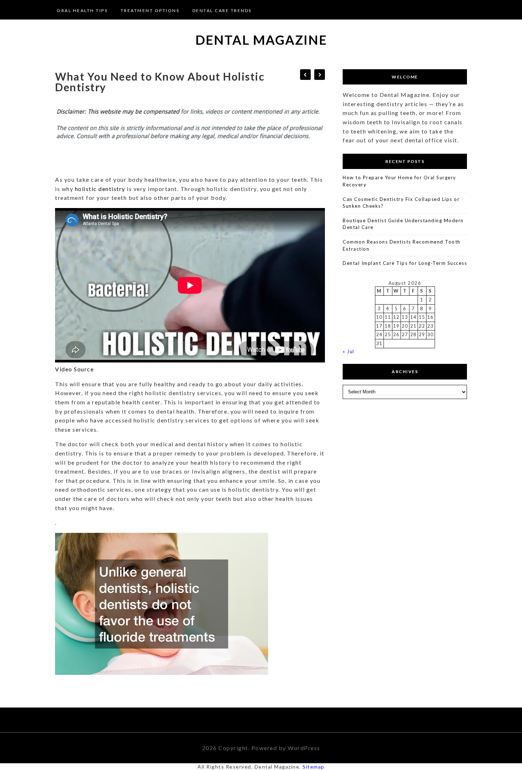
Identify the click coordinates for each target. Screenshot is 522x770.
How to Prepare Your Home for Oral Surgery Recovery (399, 181)
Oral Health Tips (82, 10)
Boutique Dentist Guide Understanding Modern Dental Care (403, 224)
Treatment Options (150, 10)
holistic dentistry (100, 188)
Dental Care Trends (222, 10)
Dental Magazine (261, 40)
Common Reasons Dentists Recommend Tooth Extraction (402, 245)
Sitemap (314, 767)
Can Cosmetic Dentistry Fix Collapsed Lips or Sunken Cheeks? (401, 202)
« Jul (348, 351)
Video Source (74, 369)
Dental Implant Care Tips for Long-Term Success (405, 263)
